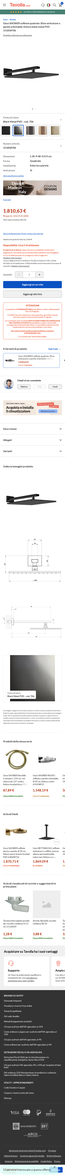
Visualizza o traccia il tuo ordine (18, 1006)
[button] (32, 109)
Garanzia (8, 1161)
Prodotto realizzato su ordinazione (17, 35)
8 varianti (7, 199)
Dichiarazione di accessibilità (26, 1161)
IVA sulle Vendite (11, 1016)
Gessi (5, 19)
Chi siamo (52, 1150)
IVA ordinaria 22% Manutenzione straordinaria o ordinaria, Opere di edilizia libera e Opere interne (30, 1073)
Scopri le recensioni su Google (39, 12)
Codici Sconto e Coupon (14, 1087)
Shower (13, 19)
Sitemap (7, 1098)
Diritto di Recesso (54, 1156)
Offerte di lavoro (11, 1156)
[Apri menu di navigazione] (4, 4)
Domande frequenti (12, 1000)
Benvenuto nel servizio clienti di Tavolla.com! (27, 1150)
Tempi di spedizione (12, 1011)
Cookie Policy (46, 1161)
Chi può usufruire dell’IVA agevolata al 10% (23, 1026)
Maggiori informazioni (12, 258)
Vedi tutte (53, 349)
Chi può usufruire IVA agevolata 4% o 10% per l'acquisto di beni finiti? (32, 1066)
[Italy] (48, 5)
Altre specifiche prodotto (13, 176)
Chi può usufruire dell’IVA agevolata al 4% (22, 1039)
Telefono (24, 386)
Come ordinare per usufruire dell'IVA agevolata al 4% (28, 1044)
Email (55, 386)
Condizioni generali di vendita (32, 1156)
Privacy (57, 1161)
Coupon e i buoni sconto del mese (19, 1093)
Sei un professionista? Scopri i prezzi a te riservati (23, 233)
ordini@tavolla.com (32, 333)
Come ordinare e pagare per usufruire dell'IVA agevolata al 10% (30, 1033)
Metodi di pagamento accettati (18, 1021)
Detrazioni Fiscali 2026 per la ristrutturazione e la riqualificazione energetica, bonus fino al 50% (26, 1058)
